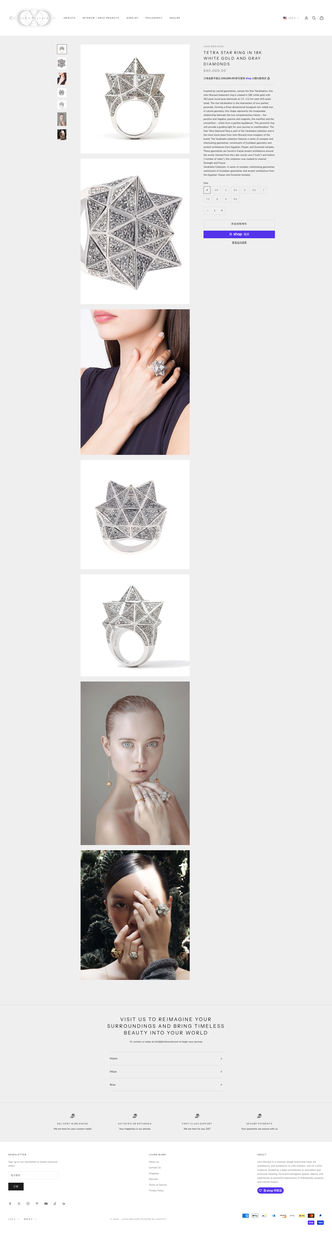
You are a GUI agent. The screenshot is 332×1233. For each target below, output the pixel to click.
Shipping (153, 1173)
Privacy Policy (156, 1190)
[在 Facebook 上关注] (10, 1203)
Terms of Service (158, 1184)
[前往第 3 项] (62, 78)
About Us (154, 1162)
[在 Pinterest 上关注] (37, 1203)
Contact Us (155, 1167)
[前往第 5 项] (62, 104)
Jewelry (132, 18)
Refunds (153, 1179)
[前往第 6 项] (62, 119)
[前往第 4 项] (62, 93)
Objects (69, 18)
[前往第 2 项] (62, 63)
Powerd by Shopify (154, 1219)
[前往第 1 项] (62, 49)
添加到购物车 (239, 223)
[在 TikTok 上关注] (55, 1203)
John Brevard (214, 46)
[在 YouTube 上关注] (46, 1203)
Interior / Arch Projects (100, 18)
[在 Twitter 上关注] (19, 1203)
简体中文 (28, 1219)
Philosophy (154, 18)
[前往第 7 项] (62, 134)
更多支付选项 (239, 242)
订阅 (16, 1186)
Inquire (175, 18)
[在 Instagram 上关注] (28, 1203)
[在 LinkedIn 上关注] (64, 1203)
